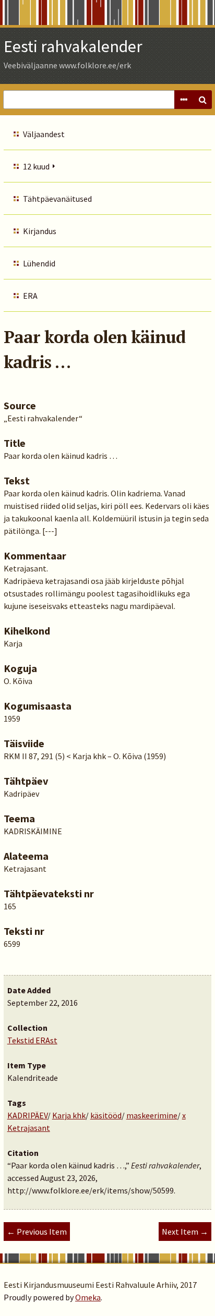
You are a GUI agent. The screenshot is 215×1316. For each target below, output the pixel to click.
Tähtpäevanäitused (57, 198)
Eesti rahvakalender (73, 46)
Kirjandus (39, 231)
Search (202, 99)
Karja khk (69, 1115)
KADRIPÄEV (27, 1115)
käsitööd (106, 1115)
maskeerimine (151, 1115)
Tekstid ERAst (32, 1040)
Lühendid (39, 263)
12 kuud (36, 166)
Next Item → (185, 1231)
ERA (30, 295)
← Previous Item (37, 1231)
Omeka (88, 1297)
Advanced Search (183, 99)
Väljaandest (44, 134)
